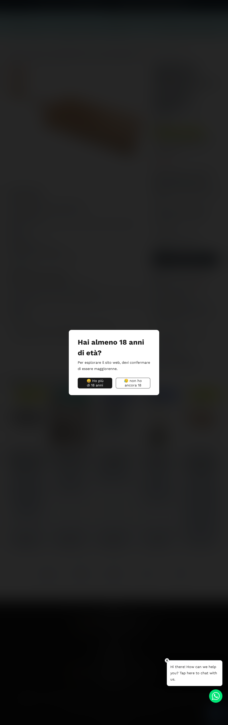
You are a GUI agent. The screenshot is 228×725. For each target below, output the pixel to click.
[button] (95, 383)
